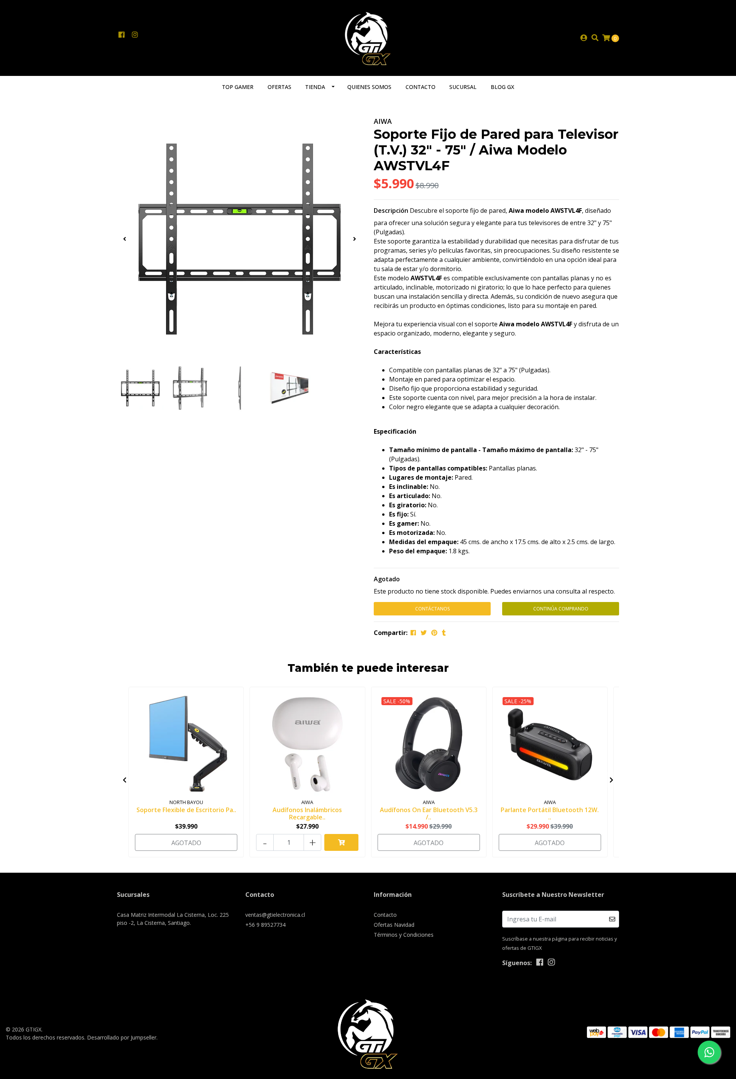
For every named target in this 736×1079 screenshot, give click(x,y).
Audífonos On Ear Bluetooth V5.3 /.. (429, 813)
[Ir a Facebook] (121, 35)
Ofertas (279, 86)
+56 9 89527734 (265, 924)
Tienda (315, 86)
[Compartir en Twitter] (424, 632)
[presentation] (124, 239)
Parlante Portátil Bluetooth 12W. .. (550, 813)
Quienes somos (369, 86)
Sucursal (462, 86)
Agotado (387, 579)
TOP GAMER (237, 86)
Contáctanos (432, 608)
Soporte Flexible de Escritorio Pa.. (186, 810)
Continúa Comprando (560, 608)
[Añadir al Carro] (341, 842)
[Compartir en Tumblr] (444, 632)
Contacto (420, 86)
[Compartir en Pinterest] (434, 632)
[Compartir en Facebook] (413, 632)
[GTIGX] (368, 37)
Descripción (391, 210)
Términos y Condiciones (404, 934)
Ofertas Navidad (394, 924)
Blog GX (502, 86)
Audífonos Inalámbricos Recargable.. (307, 813)
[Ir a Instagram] (134, 35)
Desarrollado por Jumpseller (121, 1037)
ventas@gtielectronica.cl (275, 914)
